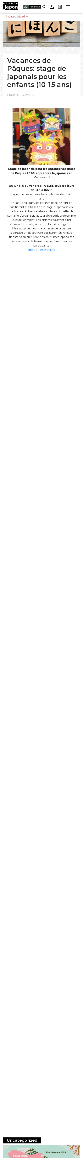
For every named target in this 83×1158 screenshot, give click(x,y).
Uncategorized (15, 16)
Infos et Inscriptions (41, 250)
